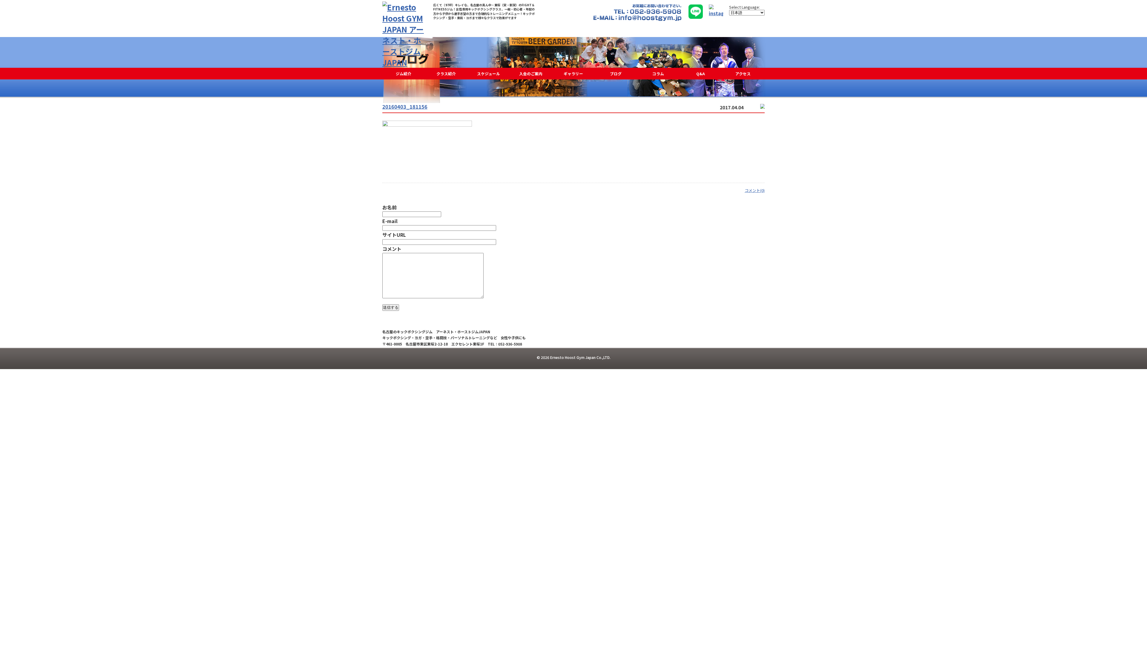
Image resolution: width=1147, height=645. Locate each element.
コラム (658, 73)
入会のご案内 (530, 73)
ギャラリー (573, 73)
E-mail (390, 221)
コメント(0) (755, 190)
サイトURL (394, 234)
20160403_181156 (404, 106)
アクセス (743, 73)
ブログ (616, 73)
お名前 (389, 207)
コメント (391, 248)
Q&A (700, 73)
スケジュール (488, 73)
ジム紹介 (403, 73)
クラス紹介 (446, 73)
